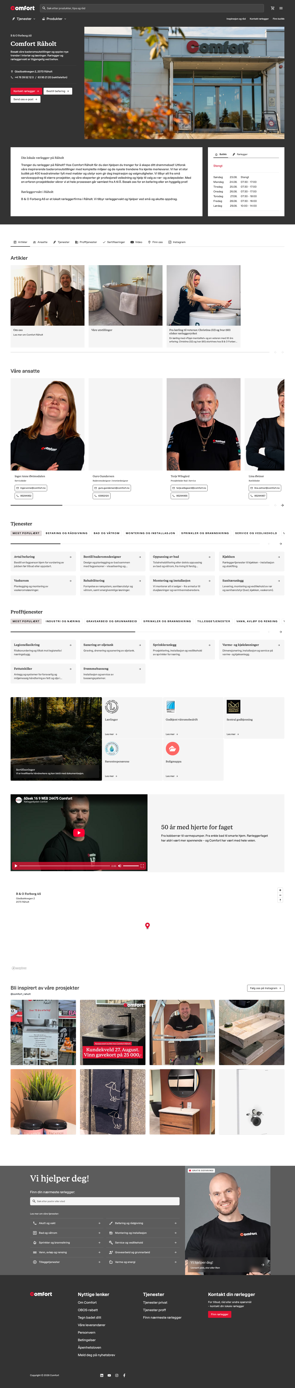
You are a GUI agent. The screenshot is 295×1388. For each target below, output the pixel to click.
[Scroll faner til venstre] (269, 544)
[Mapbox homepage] (19, 968)
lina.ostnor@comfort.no (267, 488)
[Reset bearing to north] (280, 900)
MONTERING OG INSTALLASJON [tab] (150, 533)
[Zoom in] (280, 890)
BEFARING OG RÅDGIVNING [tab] (67, 533)
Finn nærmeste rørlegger (162, 1317)
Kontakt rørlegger (259, 18)
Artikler (22, 242)
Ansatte (42, 242)
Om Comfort (87, 1302)
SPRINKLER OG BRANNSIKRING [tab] (205, 533)
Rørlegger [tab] (242, 154)
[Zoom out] (280, 895)
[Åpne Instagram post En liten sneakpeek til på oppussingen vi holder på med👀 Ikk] (182, 1101)
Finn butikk (278, 18)
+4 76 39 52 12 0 (24, 77)
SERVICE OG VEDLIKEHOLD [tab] (256, 533)
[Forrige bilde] (275, 352)
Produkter (54, 19)
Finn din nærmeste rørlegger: (52, 1192)
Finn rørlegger (219, 1314)
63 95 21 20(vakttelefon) (52, 77)
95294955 (181, 495)
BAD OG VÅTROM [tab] (107, 533)
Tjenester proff (154, 1310)
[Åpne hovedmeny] (281, 8)
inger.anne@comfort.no (33, 488)
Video (138, 242)
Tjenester (24, 19)
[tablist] (246, 155)
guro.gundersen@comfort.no (113, 488)
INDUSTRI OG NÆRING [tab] (63, 621)
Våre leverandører (91, 1325)
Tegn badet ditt (89, 1317)
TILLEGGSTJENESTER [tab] (213, 621)
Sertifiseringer (116, 242)
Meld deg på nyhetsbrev (96, 1355)
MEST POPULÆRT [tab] (26, 533)
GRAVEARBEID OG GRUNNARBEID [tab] (111, 621)
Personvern (86, 1332)
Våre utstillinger (101, 330)
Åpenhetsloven (89, 1347)
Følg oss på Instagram (263, 988)
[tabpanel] (147, 573)
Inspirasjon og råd (236, 18)
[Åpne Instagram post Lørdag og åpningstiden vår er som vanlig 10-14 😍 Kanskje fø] (43, 1101)
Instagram (179, 242)
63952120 (103, 495)
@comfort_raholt (21, 994)
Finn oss (157, 242)
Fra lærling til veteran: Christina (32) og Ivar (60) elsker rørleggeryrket (199, 331)
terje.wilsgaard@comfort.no (191, 488)
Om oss (18, 330)
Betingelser (87, 1340)
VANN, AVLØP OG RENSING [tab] (257, 621)
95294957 (259, 495)
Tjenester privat (155, 1302)
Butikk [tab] (223, 154)
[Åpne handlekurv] (272, 8)
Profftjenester (88, 242)
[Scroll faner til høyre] (280, 544)
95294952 (25, 495)
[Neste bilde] (282, 352)
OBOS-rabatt (88, 1310)
